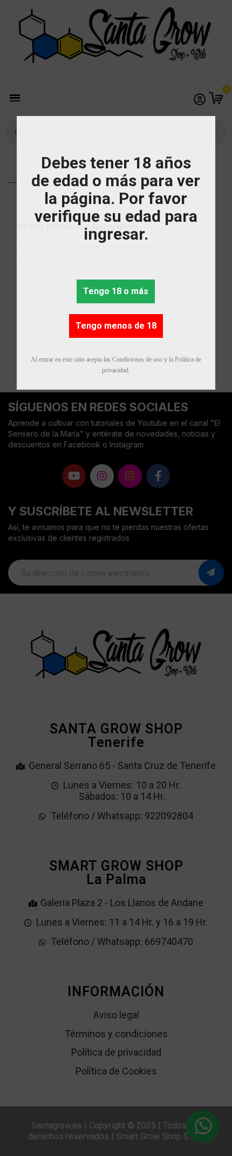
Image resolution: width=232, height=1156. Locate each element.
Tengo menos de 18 (116, 326)
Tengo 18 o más (115, 291)
